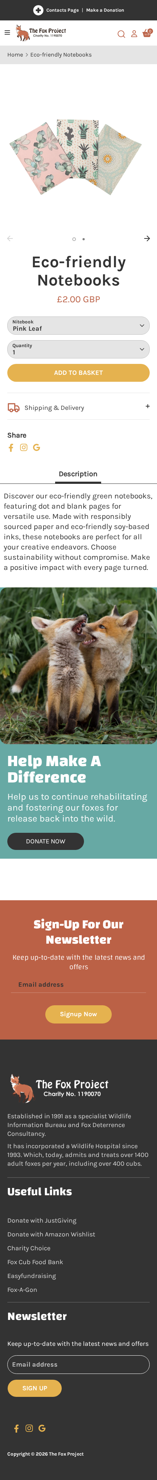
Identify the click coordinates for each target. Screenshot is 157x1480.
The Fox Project (66, 1454)
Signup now (78, 1014)
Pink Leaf (27, 329)
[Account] (134, 30)
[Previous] (10, 238)
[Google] (36, 447)
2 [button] (84, 239)
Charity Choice (28, 1248)
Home (15, 54)
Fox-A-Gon (22, 1290)
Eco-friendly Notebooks (61, 54)
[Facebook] (11, 448)
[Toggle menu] (7, 33)
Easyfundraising (31, 1276)
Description (78, 474)
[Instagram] (23, 447)
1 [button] (74, 239)
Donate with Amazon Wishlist (51, 1234)
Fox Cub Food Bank (35, 1262)
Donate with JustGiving (41, 1220)
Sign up (34, 1388)
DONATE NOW (45, 841)
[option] (78, 161)
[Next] (147, 238)
